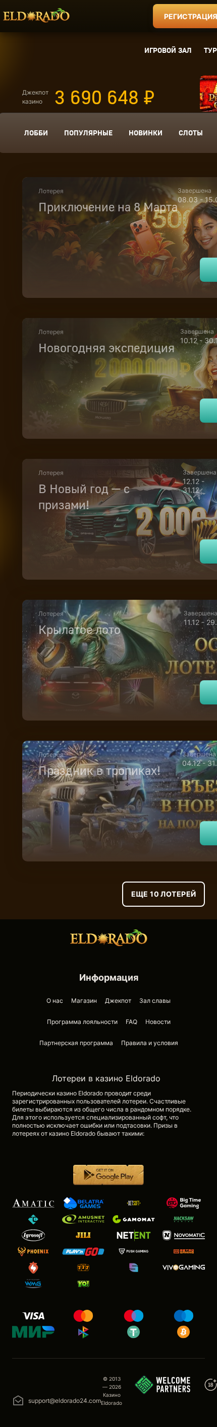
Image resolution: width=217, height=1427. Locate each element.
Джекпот (118, 1000)
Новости (158, 1021)
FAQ (131, 1021)
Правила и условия (149, 1043)
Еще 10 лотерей (163, 894)
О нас (54, 1000)
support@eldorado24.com (64, 1400)
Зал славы (155, 1000)
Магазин (84, 1000)
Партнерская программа (76, 1043)
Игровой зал (168, 50)
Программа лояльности (82, 1021)
